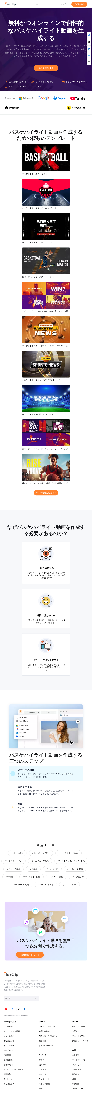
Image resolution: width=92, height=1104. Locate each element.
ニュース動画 (9, 1036)
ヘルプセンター (78, 1026)
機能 (41, 1089)
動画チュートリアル (80, 1041)
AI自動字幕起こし (46, 1031)
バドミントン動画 (75, 869)
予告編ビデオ (9, 1041)
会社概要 (75, 1055)
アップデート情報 (79, 1060)
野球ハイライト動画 (31, 877)
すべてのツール (45, 1046)
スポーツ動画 (17, 853)
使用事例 (42, 1065)
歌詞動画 (7, 1055)
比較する (42, 1069)
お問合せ (75, 1031)
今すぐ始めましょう (45, 493)
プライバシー (77, 1089)
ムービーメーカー (11, 1079)
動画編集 (7, 1074)
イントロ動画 (9, 1046)
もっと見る (8, 1084)
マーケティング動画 (12, 1031)
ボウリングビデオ (45, 884)
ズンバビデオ (52, 869)
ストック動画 (44, 1084)
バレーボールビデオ (41, 853)
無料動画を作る (46, 68)
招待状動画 (8, 1065)
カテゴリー (43, 1074)
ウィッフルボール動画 (68, 853)
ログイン (64, 4)
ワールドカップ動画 (40, 861)
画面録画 (42, 1041)
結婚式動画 (8, 1050)
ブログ (41, 1060)
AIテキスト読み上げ (47, 1026)
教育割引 (75, 1084)
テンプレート (44, 1079)
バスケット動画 (56, 877)
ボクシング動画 (69, 884)
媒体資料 (75, 1074)
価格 (74, 1079)
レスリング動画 (13, 869)
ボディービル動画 (21, 884)
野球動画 (10, 877)
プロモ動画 (8, 1026)
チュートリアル (78, 1036)
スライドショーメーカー (13, 1069)
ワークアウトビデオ (13, 861)
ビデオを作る (79, 4)
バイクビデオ (78, 877)
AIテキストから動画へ (48, 1036)
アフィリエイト (78, 1065)
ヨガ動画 (33, 869)
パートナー (76, 1069)
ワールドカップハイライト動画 (71, 861)
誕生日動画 (8, 1060)
